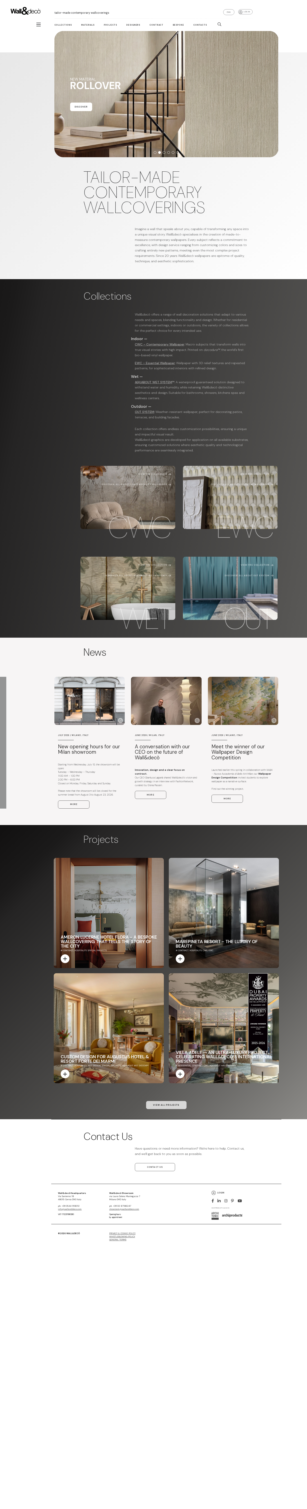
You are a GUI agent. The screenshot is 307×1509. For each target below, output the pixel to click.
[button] (155, 152)
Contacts (200, 25)
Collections (63, 25)
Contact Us (155, 1167)
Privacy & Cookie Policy (122, 1233)
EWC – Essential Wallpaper (155, 363)
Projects (110, 25)
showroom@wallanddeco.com (124, 1209)
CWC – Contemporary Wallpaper (159, 344)
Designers (133, 25)
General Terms (117, 1239)
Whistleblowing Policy (122, 1236)
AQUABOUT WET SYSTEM (153, 382)
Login (220, 1192)
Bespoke (178, 25)
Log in (247, 11)
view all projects (166, 1105)
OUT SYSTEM (144, 412)
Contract (156, 25)
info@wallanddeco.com (70, 1209)
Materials (88, 25)
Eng (229, 12)
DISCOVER (63, 115)
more (74, 804)
